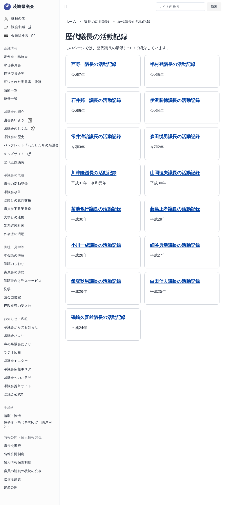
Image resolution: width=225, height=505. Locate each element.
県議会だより (14, 335)
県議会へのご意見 (17, 377)
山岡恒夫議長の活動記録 (175, 172)
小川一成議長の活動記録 (96, 245)
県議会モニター (16, 361)
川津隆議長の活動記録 (93, 172)
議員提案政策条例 (17, 208)
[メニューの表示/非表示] (65, 6)
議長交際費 (12, 445)
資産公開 (11, 487)
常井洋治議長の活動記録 (96, 136)
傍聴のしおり (14, 264)
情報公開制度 (14, 454)
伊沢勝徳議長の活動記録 (175, 100)
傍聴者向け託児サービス (23, 280)
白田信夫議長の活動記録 (175, 281)
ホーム (70, 21)
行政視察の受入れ (17, 305)
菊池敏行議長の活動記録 (96, 209)
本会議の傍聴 (14, 255)
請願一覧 (11, 90)
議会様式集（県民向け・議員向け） (28, 424)
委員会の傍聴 (14, 272)
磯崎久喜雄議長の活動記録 (98, 317)
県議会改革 (12, 192)
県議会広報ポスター (19, 369)
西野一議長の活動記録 (93, 64)
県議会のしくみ (16, 128)
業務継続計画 (14, 225)
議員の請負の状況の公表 (23, 471)
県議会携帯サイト (17, 386)
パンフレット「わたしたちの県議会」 (31, 145)
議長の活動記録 (16, 183)
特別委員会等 (14, 73)
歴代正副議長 (14, 162)
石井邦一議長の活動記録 (96, 100)
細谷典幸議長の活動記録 (175, 245)
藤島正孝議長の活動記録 (175, 209)
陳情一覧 (11, 99)
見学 (7, 289)
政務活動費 (12, 479)
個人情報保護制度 (17, 462)
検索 (214, 6)
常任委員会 (12, 65)
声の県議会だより (17, 344)
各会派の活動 (14, 234)
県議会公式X (13, 394)
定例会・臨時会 (16, 57)
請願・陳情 (12, 416)
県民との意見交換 (17, 200)
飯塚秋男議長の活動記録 (96, 281)
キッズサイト (14, 154)
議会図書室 (12, 297)
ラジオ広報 (12, 352)
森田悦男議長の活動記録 (175, 136)
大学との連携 (14, 217)
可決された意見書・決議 (23, 82)
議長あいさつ (14, 120)
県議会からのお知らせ (21, 327)
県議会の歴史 (14, 137)
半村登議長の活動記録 (172, 64)
